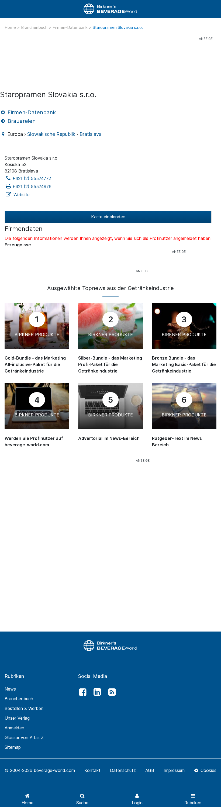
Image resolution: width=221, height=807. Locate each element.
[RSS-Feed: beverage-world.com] (110, 692)
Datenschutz (123, 770)
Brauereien (21, 121)
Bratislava (91, 134)
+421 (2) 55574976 (31, 186)
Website (21, 194)
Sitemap (13, 747)
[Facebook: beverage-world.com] (81, 692)
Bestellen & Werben (24, 708)
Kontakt (92, 770)
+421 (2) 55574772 (31, 178)
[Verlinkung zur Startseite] (110, 9)
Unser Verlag (17, 718)
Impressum (174, 770)
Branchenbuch (35, 27)
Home (11, 27)
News (10, 689)
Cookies (207, 770)
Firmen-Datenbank (71, 27)
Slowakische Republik (51, 134)
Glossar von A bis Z (24, 737)
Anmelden (14, 727)
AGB (149, 770)
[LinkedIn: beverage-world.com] (96, 692)
